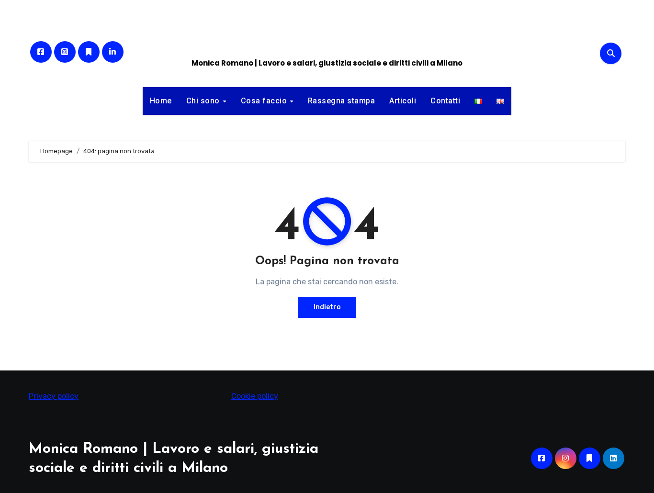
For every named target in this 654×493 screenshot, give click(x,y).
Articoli (402, 100)
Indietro (327, 307)
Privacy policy (54, 396)
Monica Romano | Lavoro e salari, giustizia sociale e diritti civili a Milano (327, 63)
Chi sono (204, 100)
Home (161, 100)
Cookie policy (254, 396)
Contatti (445, 100)
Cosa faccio (265, 100)
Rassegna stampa (341, 100)
